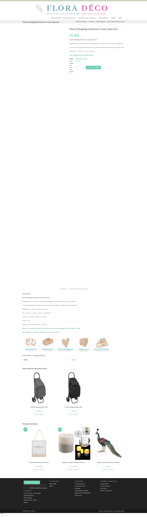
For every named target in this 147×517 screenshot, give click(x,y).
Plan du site (78, 495)
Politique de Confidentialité (82, 493)
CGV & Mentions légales (81, 490)
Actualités (77, 488)
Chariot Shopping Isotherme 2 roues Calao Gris (118, 21)
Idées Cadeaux (28, 498)
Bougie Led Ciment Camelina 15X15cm (73, 462)
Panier (51, 486)
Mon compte (52, 484)
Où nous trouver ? (105, 486)
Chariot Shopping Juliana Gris (38, 407)
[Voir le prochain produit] (123, 29)
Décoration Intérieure (69, 18)
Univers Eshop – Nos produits (32, 493)
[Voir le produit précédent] (120, 29)
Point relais (103, 488)
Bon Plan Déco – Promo (30, 500)
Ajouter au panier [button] (39, 414)
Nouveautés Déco (56, 18)
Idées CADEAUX (103, 18)
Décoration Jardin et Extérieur (87, 18)
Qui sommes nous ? (80, 486)
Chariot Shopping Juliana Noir (73, 407)
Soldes (25, 502)
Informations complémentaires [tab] (78, 289)
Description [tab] (63, 289)
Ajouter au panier (93, 67)
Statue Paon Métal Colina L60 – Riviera (108, 462)
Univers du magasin (106, 490)
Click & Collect (104, 484)
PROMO (113, 18)
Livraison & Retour (80, 484)
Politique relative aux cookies (38, 488)
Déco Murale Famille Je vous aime (39, 462)
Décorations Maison (109, 511)
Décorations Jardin (120, 511)
